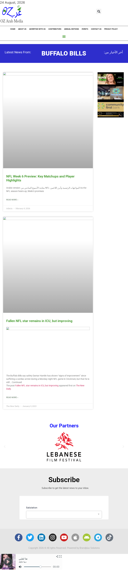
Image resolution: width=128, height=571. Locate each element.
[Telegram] (98, 537)
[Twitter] (30, 537)
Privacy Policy (111, 29)
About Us (22, 29)
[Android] (87, 537)
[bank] (111, 116)
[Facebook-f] (19, 537)
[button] (98, 11)
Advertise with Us (37, 29)
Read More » (12, 200)
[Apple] (75, 537)
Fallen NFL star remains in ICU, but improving (39, 321)
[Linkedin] (41, 537)
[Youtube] (64, 537)
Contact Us (96, 29)
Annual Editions (71, 29)
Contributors (54, 29)
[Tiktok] (109, 537)
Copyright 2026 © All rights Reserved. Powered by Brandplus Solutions (64, 548)
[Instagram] (53, 537)
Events (85, 29)
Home (12, 29)
